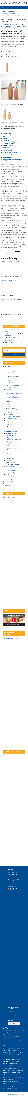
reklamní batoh (7, 1070)
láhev (17, 1057)
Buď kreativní (5, 24)
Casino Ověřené (8, 340)
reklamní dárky (16, 1072)
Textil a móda (9, 452)
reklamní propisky (7, 1077)
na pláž (12, 1061)
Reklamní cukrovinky (11, 431)
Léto (8, 468)
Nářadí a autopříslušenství (14, 416)
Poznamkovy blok (7, 1066)
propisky (11, 1068)
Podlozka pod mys (13, 1063)
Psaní (6, 26)
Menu (2, 7)
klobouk (17, 1055)
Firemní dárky (7, 159)
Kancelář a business (11, 408)
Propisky (9, 427)
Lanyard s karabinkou (8, 1057)
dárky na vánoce (7, 1050)
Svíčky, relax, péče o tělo (13, 464)
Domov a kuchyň (21, 24)
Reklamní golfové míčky (12, 479)
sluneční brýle (6, 1086)
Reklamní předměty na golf (11, 473)
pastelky (5, 1063)
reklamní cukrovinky (17, 1070)
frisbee (15, 1050)
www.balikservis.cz (12, 1012)
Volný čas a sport (10, 466)
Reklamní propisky (11, 435)
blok (22, 1048)
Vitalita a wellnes (10, 462)
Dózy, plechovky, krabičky (14, 397)
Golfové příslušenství (11, 477)
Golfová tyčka (9, 474)
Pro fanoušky (10, 383)
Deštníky (9, 454)
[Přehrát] (5, 624)
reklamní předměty (8, 1079)
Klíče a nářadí (9, 414)
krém (22, 1055)
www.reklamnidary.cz (6, 164)
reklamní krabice (16, 1075)
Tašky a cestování (10, 438)
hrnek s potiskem (12, 1052)
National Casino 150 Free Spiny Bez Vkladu (14, 1030)
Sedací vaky (10, 412)
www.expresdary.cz (6, 205)
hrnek (4, 1052)
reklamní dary (6, 1072)
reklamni (17, 1068)
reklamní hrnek (7, 1075)
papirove (18, 1061)
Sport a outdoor (11, 470)
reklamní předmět (19, 1077)
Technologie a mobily (11, 448)
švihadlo (14, 1088)
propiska (5, 1068)
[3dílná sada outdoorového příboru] (14, 268)
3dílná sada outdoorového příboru (11, 277)
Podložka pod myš (12, 410)
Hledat (13, 354)
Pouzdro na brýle (11, 456)
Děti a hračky (4, 13)
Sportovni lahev (16, 1086)
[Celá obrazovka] (23, 624)
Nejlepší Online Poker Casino (12, 338)
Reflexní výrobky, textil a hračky (17, 26)
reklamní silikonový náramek (10, 1081)
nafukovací (5, 1061)
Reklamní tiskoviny (9, 481)
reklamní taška (6, 1084)
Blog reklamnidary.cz (14, 2)
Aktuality (6, 369)
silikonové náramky (17, 1084)
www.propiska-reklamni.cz (8, 190)
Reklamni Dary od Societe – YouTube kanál (12, 237)
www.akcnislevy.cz (12, 1015)
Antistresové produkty (13, 377)
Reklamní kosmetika (11, 433)
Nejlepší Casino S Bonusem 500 (12, 342)
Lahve (8, 404)
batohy (4, 1048)
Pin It (8, 253)
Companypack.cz (17, 159)
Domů (4, 11)
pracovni (16, 1066)
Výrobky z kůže (11, 387)
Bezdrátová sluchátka (14, 1048)
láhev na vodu (6, 1059)
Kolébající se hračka (7, 295)
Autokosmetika (10, 373)
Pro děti (13, 13)
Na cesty (9, 443)
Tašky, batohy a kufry (13, 446)
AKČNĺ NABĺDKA (8, 366)
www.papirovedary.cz (6, 176)
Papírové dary (9, 420)
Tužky (13, 28)
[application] (14, 620)
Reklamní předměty (13, 11)
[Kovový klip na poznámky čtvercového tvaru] (14, 305)
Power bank (10, 450)
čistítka (9, 1088)
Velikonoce (7, 485)
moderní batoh (16, 1059)
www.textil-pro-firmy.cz (7, 220)
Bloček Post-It (11, 424)
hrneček (20, 1052)
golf (19, 1050)
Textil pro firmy (10, 458)
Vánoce (6, 483)
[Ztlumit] (20, 624)
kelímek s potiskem (8, 1055)
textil (4, 1088)
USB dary (8, 460)
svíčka (23, 1086)
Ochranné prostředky (11, 418)
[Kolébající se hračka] (14, 287)
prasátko (22, 1066)
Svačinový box (11, 406)
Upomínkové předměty (13, 385)
